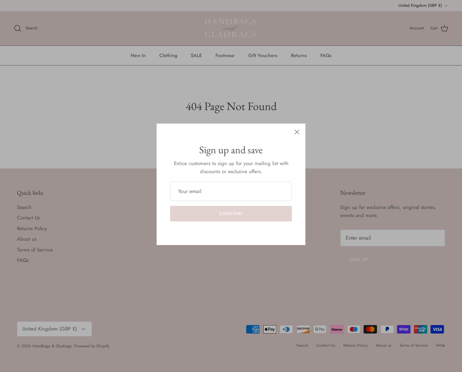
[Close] (297, 132)
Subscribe (231, 213)
